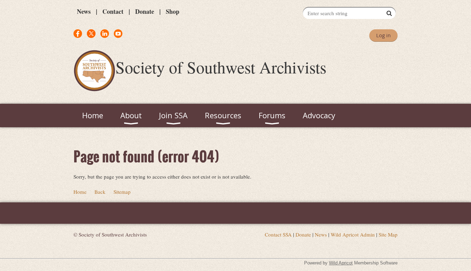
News (84, 11)
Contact (112, 11)
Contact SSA (278, 234)
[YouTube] (118, 33)
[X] (91, 33)
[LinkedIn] (104, 33)
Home (80, 191)
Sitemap (122, 191)
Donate (144, 11)
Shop (172, 11)
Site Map (388, 234)
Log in (383, 35)
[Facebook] (77, 33)
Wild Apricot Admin (353, 234)
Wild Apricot (341, 262)
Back (100, 191)
